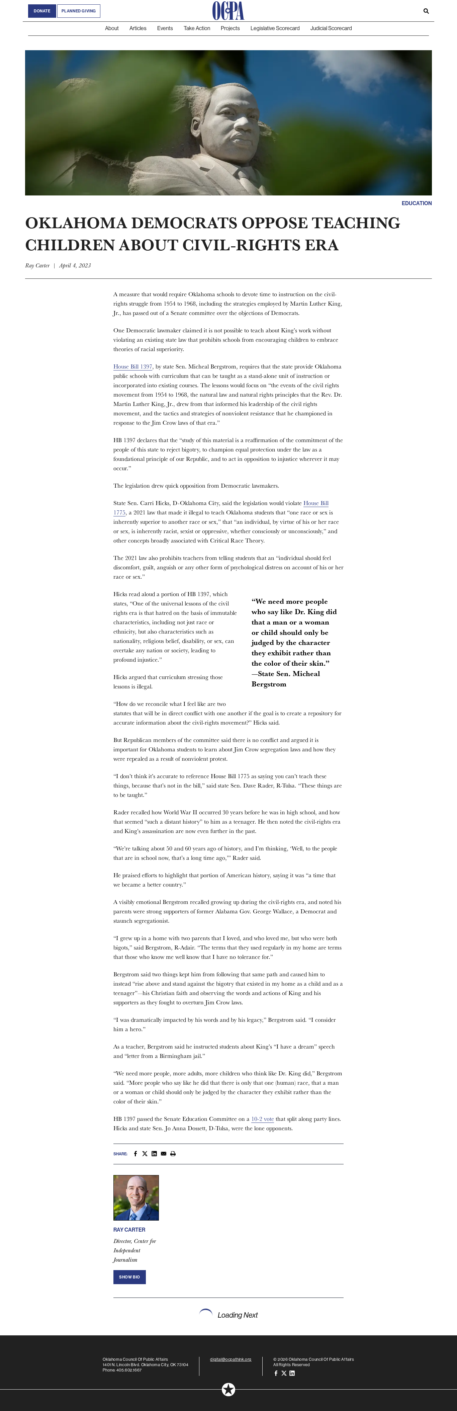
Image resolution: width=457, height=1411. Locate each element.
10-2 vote (262, 1119)
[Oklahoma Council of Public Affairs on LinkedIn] (292, 1373)
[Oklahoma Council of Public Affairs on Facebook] (276, 1373)
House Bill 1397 (132, 366)
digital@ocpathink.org (231, 1359)
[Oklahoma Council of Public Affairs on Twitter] (284, 1373)
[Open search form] (426, 11)
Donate (42, 11)
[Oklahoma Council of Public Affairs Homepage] (228, 10)
